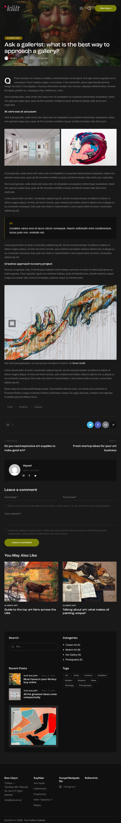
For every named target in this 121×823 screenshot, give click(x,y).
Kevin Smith (79, 363)
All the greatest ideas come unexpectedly (40, 696)
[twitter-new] (35, 475)
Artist (10, 407)
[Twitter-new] (90, 424)
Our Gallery (71, 655)
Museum (38, 407)
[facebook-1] (29, 475)
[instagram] (23, 475)
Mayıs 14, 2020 (48, 676)
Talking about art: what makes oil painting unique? (86, 611)
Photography (72, 659)
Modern (68, 680)
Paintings (69, 685)
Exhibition (23, 407)
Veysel (27, 465)
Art (66, 675)
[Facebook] (98, 424)
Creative (88, 675)
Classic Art (13, 38)
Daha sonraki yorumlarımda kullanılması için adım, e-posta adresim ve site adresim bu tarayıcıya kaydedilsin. (59, 506)
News (93, 680)
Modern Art (71, 650)
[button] (81, 8)
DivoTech (9, 820)
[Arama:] (33, 646)
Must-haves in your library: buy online (40, 681)
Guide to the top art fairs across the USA (30, 611)
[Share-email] (105, 424)
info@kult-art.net (13, 800)
